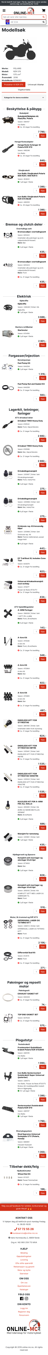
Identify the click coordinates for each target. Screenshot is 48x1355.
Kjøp (43, 136)
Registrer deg (24, 1312)
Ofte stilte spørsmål (24, 1263)
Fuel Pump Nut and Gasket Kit (31, 384)
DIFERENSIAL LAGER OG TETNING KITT (29, 921)
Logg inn (24, 1308)
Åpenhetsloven (24, 1286)
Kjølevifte (22, 304)
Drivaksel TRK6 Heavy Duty (30, 421)
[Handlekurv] (43, 10)
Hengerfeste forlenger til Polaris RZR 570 (29, 146)
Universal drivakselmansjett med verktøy (30, 582)
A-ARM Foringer (25, 610)
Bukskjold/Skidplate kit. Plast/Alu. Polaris (28, 117)
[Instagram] (26, 1299)
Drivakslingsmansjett (27, 471)
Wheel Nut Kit (24, 1174)
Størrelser (24, 1273)
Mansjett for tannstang (28, 834)
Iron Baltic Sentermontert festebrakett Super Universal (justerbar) (31, 1075)
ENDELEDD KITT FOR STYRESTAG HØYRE (27, 747)
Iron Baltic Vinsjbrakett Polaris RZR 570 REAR (31, 197)
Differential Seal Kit (26, 952)
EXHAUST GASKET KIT (28, 994)
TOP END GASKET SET (28, 1014)
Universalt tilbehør (36, 84)
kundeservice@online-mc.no (25, 1233)
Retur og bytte (24, 1270)
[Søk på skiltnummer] (43, 22)
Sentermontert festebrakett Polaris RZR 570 (30, 1106)
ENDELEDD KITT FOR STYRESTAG (27, 721)
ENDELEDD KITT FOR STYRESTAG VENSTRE (28, 775)
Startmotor (23, 330)
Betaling (24, 1253)
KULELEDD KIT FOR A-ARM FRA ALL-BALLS (30, 802)
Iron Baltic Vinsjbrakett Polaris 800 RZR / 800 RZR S (31, 174)
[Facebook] (21, 1299)
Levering (24, 1260)
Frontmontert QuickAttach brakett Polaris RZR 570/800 (31, 1048)
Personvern (24, 1315)
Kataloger (24, 1289)
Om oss (24, 1282)
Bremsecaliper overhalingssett (32, 232)
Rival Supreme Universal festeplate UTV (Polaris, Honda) (29, 1136)
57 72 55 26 (25, 1229)
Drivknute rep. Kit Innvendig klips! (30, 527)
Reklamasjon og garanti (24, 1267)
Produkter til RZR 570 (13, 84)
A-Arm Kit (22, 637)
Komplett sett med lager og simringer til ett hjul (30, 859)
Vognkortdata (24, 89)
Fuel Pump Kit (24, 363)
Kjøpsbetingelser (24, 1256)
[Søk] (43, 17)
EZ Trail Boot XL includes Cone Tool (32, 559)
